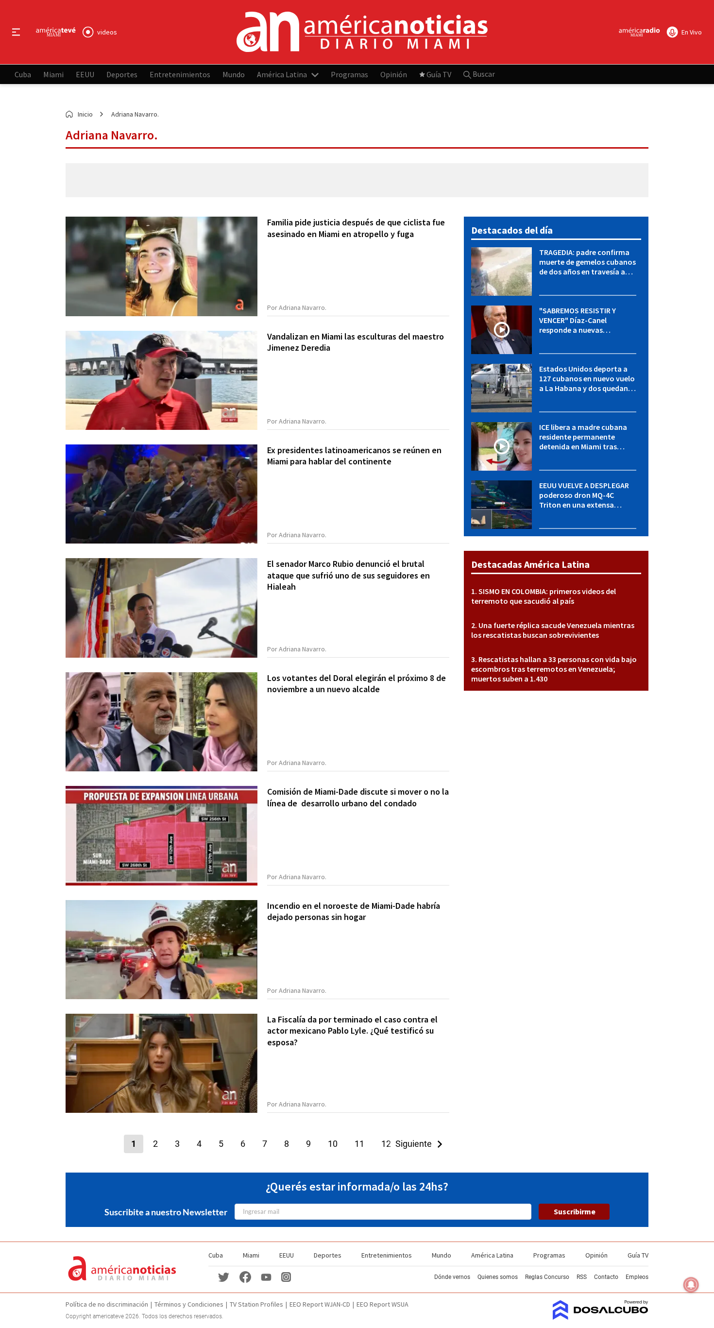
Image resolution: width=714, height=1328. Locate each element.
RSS (582, 1277)
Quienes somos (497, 1277)
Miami (53, 74)
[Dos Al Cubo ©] (600, 1317)
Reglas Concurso (547, 1277)
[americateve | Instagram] (286, 1276)
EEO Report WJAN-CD (319, 1304)
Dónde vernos (452, 1277)
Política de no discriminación (107, 1304)
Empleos (637, 1277)
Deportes (121, 74)
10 (333, 1144)
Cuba (23, 74)
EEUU (85, 74)
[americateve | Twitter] (224, 1276)
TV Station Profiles (256, 1304)
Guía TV (438, 74)
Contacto (606, 1277)
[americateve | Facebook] (245, 1276)
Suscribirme (574, 1211)
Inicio (85, 114)
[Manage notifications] (691, 1285)
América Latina (282, 74)
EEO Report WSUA (382, 1304)
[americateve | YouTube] (266, 1276)
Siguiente (416, 1144)
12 (386, 1144)
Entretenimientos (180, 74)
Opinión (393, 74)
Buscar (483, 74)
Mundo (233, 74)
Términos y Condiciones (188, 1304)
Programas (349, 74)
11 (359, 1144)
